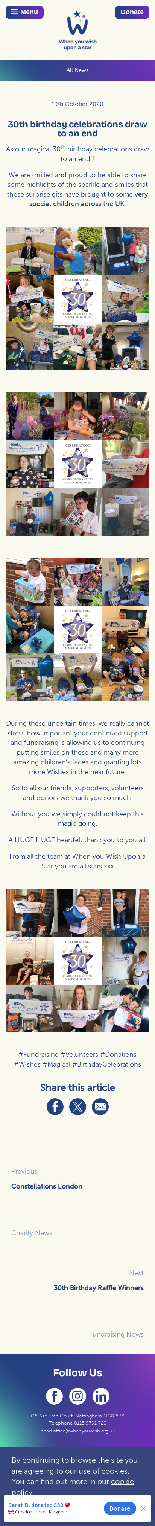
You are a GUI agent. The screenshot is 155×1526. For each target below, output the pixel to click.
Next (136, 1273)
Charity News (31, 1233)
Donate (132, 12)
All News (78, 70)
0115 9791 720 (90, 1423)
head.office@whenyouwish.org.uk (78, 1431)
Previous (24, 1171)
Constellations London (46, 1186)
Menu (28, 12)
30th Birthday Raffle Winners (99, 1288)
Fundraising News (116, 1334)
